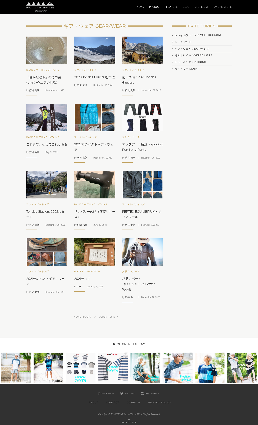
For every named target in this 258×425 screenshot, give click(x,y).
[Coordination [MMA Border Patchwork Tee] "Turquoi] (48, 368)
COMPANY (134, 402)
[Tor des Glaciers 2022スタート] (46, 184)
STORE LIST (202, 6)
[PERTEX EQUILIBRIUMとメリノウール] (142, 184)
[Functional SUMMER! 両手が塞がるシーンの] (145, 368)
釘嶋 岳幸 (34, 90)
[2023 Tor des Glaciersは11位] (94, 50)
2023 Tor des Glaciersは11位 (94, 77)
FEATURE (172, 6)
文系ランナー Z (131, 137)
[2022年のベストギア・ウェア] (94, 117)
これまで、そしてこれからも (46, 144)
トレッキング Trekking (190, 62)
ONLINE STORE (223, 6)
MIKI (79, 286)
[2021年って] (94, 252)
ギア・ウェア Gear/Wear (192, 49)
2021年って (82, 279)
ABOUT (93, 402)
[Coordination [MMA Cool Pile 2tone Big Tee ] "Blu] (16, 368)
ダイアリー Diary (186, 69)
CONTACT (112, 402)
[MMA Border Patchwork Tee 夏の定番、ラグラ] (210, 368)
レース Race (183, 42)
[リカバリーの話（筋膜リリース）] (94, 184)
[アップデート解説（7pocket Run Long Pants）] (142, 117)
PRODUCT (155, 6)
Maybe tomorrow (87, 272)
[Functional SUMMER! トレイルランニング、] (113, 368)
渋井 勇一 (130, 157)
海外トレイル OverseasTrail (195, 55)
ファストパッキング (85, 70)
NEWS (140, 6)
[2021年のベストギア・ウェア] (46, 252)
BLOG (186, 6)
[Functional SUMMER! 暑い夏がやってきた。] (242, 368)
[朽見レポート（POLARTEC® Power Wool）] (142, 252)
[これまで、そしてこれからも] (46, 117)
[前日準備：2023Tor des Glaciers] (142, 50)
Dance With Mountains (42, 70)
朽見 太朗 (82, 84)
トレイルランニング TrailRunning (198, 35)
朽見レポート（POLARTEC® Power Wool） (138, 284)
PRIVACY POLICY (159, 402)
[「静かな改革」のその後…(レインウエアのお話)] (46, 50)
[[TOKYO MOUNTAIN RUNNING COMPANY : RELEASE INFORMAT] (81, 368)
